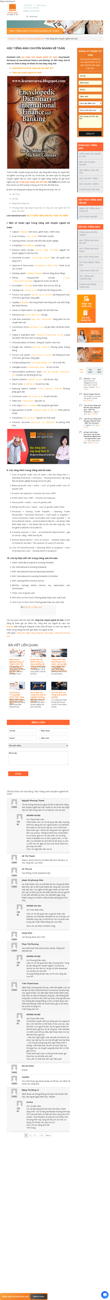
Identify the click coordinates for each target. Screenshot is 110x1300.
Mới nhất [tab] (99, 370)
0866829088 (34, 11)
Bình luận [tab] (81, 370)
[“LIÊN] (38, 610)
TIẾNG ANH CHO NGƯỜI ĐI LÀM (90, 155)
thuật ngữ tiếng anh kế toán (33, 182)
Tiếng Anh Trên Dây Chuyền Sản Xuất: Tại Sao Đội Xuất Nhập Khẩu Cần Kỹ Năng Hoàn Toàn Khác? (59, 665)
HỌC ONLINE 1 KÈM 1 (89, 178)
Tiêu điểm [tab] (90, 370)
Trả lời (14, 807)
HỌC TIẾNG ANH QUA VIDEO (88, 250)
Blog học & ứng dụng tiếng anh (30, 38)
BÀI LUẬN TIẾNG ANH (89, 257)
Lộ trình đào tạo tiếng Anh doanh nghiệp (59, 694)
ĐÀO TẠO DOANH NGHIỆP (87, 163)
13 (41, 1135)
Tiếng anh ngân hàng (25, 633)
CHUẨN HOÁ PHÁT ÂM (89, 189)
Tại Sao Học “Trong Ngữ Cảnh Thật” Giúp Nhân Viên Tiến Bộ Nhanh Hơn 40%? (16, 698)
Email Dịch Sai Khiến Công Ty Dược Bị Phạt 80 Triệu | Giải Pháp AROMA (38, 664)
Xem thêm (88, 400)
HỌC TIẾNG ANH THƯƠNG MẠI (86, 277)
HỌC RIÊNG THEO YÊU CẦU (89, 171)
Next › (48, 1135)
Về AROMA (27, 5)
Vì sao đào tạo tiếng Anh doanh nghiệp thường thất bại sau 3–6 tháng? (38, 697)
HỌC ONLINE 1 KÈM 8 (89, 184)
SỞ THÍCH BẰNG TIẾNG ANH (89, 263)
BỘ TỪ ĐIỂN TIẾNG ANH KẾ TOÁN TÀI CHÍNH (47, 215)
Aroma (12, 38)
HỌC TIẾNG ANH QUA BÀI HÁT (88, 241)
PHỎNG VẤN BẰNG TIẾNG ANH (87, 285)
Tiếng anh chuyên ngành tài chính (26, 72)
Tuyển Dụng (40, 5)
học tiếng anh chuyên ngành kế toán (39, 57)
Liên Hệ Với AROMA (31, 8)
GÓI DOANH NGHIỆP (88, 216)
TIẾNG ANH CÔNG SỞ (88, 270)
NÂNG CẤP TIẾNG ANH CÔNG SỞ (89, 209)
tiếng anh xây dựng (44, 633)
